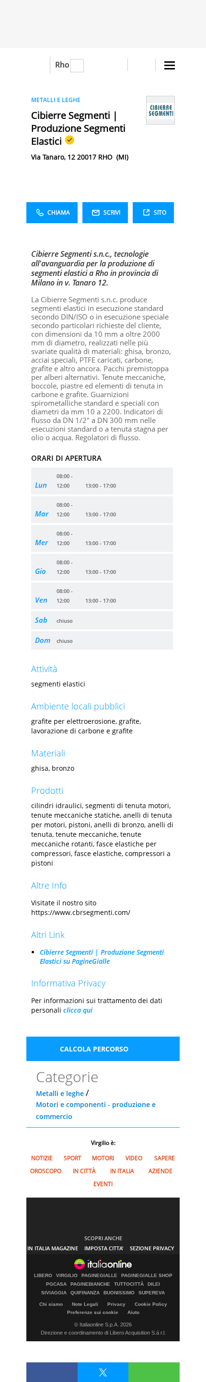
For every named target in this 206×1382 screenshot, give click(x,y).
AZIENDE (160, 1171)
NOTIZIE (42, 1158)
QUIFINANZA (85, 1293)
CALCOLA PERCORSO (94, 1048)
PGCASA (56, 1284)
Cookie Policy (151, 1304)
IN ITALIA (122, 1171)
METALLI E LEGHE (55, 100)
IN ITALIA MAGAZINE (52, 1248)
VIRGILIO (67, 1275)
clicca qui (77, 1010)
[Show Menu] (169, 65)
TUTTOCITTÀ (129, 1284)
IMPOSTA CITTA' (104, 1248)
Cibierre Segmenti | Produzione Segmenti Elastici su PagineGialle (102, 957)
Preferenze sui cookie (92, 1312)
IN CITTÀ (84, 1171)
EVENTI (103, 1184)
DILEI (154, 1284)
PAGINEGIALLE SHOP (146, 1275)
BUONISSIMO (119, 1293)
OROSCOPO (45, 1171)
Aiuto (133, 1312)
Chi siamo (51, 1304)
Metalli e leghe (60, 1093)
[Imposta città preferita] (38, 65)
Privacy (116, 1304)
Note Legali (85, 1304)
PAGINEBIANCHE (90, 1284)
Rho (62, 64)
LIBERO (43, 1275)
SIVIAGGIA (54, 1293)
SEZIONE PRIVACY (152, 1248)
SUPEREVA (151, 1293)
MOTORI (103, 1158)
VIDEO (134, 1158)
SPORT (72, 1158)
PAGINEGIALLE (99, 1275)
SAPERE (164, 1158)
